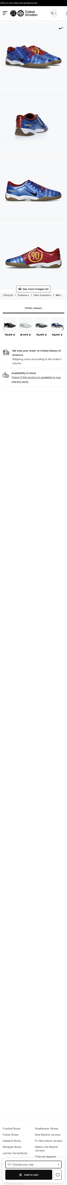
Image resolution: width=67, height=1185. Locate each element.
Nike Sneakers (42, 295)
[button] (33, 377)
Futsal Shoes (11, 1134)
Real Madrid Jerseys (48, 1134)
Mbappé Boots (12, 1146)
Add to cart (30, 1174)
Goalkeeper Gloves (46, 1128)
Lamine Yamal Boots (15, 1153)
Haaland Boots (12, 1140)
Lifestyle (8, 295)
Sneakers (23, 295)
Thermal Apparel (45, 1156)
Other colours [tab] (33, 307)
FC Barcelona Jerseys (49, 1140)
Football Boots (11, 1128)
